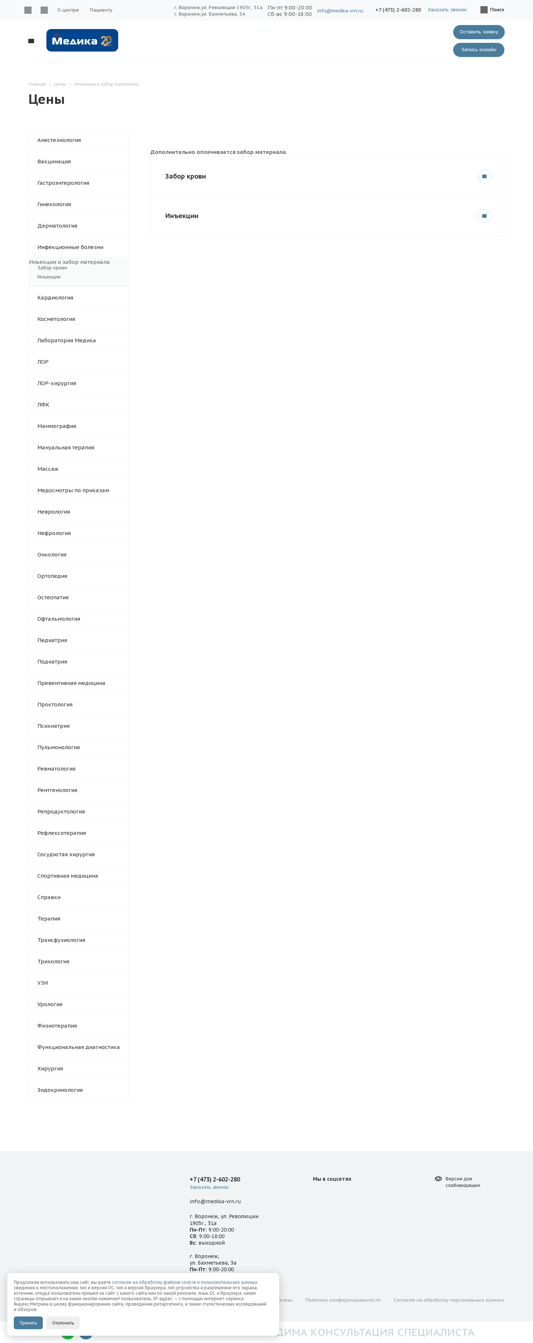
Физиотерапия (57, 1025)
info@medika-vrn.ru (340, 11)
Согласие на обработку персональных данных (449, 1300)
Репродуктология (61, 811)
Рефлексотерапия (61, 832)
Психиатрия (53, 725)
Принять (28, 1323)
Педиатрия (52, 640)
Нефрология (54, 533)
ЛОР (43, 361)
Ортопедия (52, 575)
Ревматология (56, 768)
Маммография (56, 426)
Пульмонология (58, 747)
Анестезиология (59, 139)
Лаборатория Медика (66, 340)
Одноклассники (44, 10)
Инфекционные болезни (70, 247)
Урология (49, 1004)
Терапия (48, 918)
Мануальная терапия (65, 447)
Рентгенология (57, 790)
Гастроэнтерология (63, 182)
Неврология (53, 511)
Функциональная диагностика (78, 1047)
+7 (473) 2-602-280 (398, 10)
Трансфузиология (61, 939)
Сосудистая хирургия (66, 854)
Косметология (56, 318)
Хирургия (50, 1068)
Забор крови (52, 268)
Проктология (55, 704)
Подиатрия (52, 661)
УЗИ (42, 982)
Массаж (47, 468)
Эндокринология (60, 1089)
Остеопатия (53, 597)
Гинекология (54, 204)
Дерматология (57, 225)
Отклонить (63, 1323)
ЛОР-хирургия (56, 383)
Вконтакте (28, 10)
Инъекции (49, 277)
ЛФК (43, 404)
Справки (49, 897)
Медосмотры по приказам (73, 490)
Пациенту (101, 10)
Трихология (53, 961)
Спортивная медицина (67, 875)
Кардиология (55, 297)
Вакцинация (54, 161)
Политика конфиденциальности (343, 1300)
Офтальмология (58, 618)
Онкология (51, 554)
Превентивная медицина (71, 682)
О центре (68, 10)
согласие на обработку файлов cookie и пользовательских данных (184, 1282)
